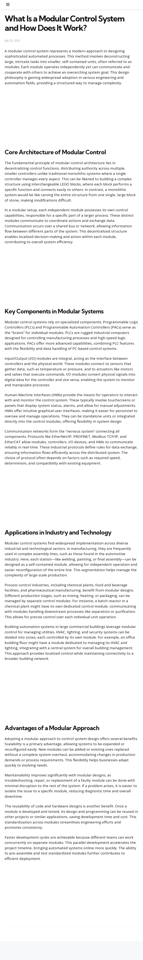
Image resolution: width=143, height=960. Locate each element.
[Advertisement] (71, 116)
